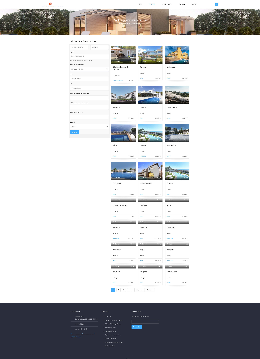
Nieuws (182, 4)
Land (71, 52)
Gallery (117, 61)
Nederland (116, 75)
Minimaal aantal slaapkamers (79, 93)
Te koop (152, 4)
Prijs (71, 74)
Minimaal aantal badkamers (79, 103)
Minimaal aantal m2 (76, 112)
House (169, 118)
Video (132, 61)
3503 (141, 78)
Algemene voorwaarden (112, 350)
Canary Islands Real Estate (114, 358)
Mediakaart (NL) (110, 343)
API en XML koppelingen (113, 339)
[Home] (53, 4)
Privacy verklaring (110, 354)
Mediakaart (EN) (110, 347)
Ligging (72, 122)
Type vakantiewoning (77, 64)
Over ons (108, 332)
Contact (194, 4)
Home (140, 4)
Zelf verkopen (167, 4)
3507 (114, 118)
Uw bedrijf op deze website (113, 336)
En (71, 84)
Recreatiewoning (118, 80)
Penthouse (143, 156)
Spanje (142, 73)
